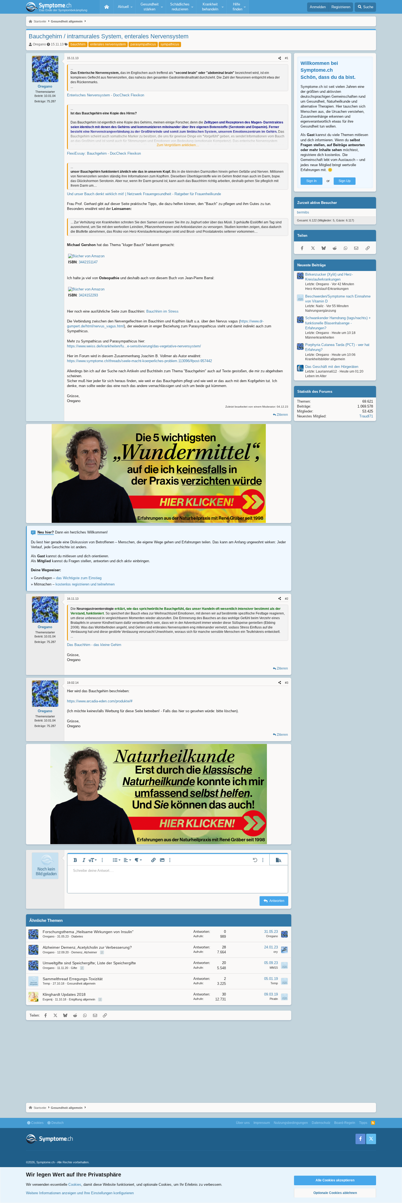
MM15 (274, 967)
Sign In (311, 181)
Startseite (106, 7)
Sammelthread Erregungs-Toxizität (73, 979)
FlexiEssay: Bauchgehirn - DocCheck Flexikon (104, 153)
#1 (286, 58)
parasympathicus (143, 44)
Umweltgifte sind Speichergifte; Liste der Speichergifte (89, 963)
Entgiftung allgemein (82, 999)
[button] (124, 7)
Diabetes (77, 936)
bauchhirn (78, 44)
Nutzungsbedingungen (291, 1123)
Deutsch (57, 1123)
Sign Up (345, 181)
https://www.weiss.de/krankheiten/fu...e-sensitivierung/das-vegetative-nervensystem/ (134, 346)
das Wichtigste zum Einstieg (78, 578)
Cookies (36, 1123)
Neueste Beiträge (311, 265)
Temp (46, 983)
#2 (286, 598)
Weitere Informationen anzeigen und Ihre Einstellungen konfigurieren (80, 1193)
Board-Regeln (344, 1123)
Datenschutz (321, 1123)
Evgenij (47, 999)
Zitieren (282, 415)
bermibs (303, 212)
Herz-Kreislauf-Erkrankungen (327, 289)
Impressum (262, 1123)
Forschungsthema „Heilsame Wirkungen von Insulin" (88, 932)
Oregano (39, 44)
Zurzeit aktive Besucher (317, 203)
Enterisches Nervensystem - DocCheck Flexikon (105, 95)
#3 (286, 682)
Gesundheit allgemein (81, 983)
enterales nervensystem (108, 44)
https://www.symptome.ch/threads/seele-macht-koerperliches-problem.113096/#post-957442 (139, 361)
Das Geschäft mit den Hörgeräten (331, 367)
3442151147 (88, 262)
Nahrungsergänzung (320, 311)
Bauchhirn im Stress (162, 311)
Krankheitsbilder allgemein (325, 359)
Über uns (243, 1123)
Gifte (74, 968)
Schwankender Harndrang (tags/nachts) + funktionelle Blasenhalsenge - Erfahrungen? (338, 323)
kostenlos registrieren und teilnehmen (85, 584)
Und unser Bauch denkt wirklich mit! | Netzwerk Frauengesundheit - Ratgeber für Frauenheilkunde (144, 194)
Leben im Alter (316, 376)
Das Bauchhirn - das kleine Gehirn (94, 645)
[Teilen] (279, 58)
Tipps (363, 1123)
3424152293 (88, 295)
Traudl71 (366, 416)
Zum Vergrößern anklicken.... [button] (178, 145)
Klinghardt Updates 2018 (64, 994)
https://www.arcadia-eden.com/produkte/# (99, 701)
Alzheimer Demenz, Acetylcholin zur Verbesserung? (87, 947)
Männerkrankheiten (319, 337)
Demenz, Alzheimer (84, 952)
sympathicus (170, 44)
